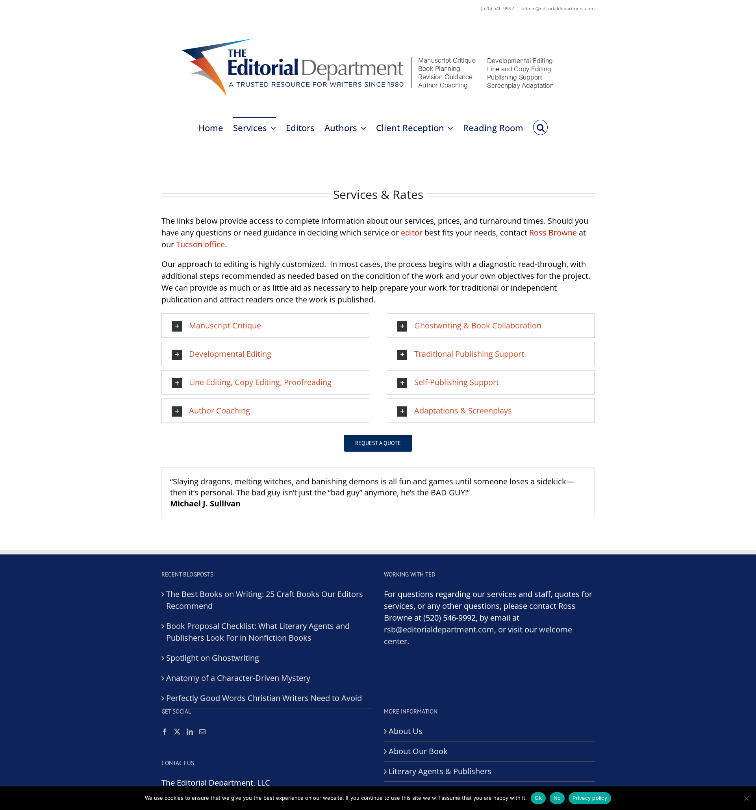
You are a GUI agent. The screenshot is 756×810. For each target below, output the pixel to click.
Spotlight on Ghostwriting (212, 657)
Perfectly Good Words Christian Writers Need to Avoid (264, 698)
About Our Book (418, 751)
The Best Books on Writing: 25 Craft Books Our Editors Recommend (264, 600)
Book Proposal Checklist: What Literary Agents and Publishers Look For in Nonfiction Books (258, 632)
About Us (405, 731)
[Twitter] (177, 731)
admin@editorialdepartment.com (558, 8)
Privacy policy (590, 798)
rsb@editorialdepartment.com (439, 629)
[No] (746, 798)
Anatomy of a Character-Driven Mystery (238, 678)
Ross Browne (553, 232)
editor (411, 232)
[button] (540, 127)
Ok (538, 798)
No (557, 798)
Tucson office (200, 244)
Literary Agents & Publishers (440, 771)
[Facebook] (164, 731)
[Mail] (202, 731)
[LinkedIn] (190, 731)
